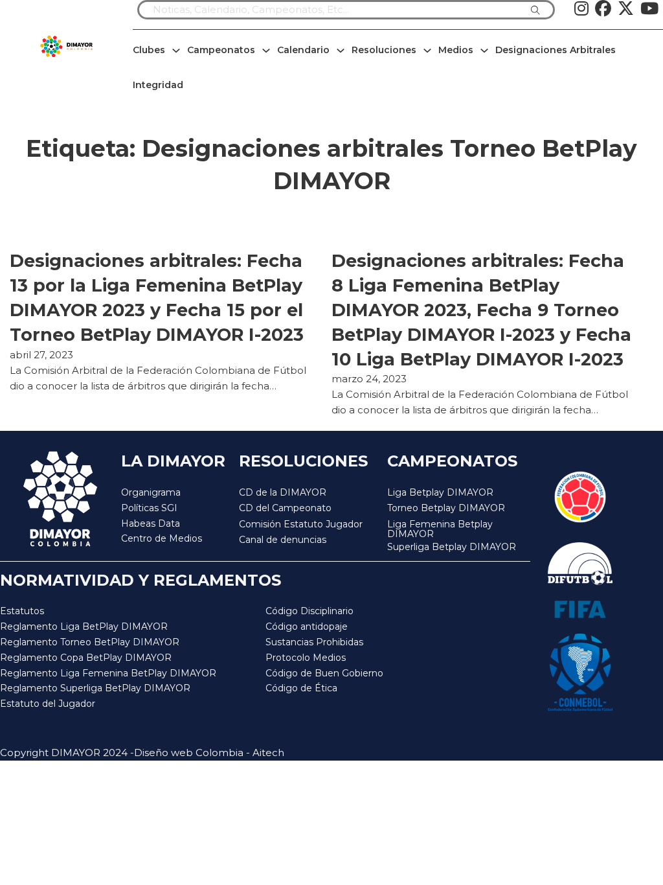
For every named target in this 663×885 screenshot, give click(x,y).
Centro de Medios (161, 538)
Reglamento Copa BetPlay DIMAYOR (86, 657)
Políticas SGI (149, 508)
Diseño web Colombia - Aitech (209, 752)
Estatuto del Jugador (47, 703)
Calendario (303, 50)
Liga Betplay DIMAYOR (440, 492)
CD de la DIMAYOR (282, 492)
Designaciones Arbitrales (555, 50)
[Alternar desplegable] (176, 50)
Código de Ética (301, 688)
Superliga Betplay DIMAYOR (451, 547)
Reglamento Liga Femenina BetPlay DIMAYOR (108, 673)
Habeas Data (150, 523)
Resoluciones (384, 50)
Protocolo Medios (305, 657)
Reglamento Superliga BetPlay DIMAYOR (95, 688)
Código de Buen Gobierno (324, 673)
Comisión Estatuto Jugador (301, 524)
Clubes (149, 50)
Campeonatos (221, 50)
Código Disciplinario (309, 611)
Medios (455, 50)
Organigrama (151, 492)
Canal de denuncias (282, 540)
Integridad (158, 85)
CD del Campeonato (285, 508)
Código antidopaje (306, 626)
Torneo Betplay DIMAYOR (446, 508)
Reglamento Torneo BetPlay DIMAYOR (89, 642)
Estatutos (22, 611)
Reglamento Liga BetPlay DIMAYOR (84, 626)
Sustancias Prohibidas (314, 642)
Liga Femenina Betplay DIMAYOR (440, 530)
